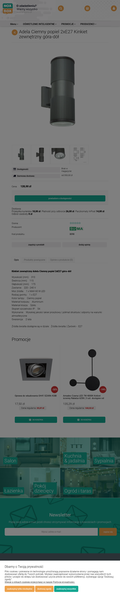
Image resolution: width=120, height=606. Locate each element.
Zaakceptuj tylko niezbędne (19, 589)
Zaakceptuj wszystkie (66, 589)
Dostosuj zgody (44, 589)
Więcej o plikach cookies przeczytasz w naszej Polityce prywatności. (40, 582)
